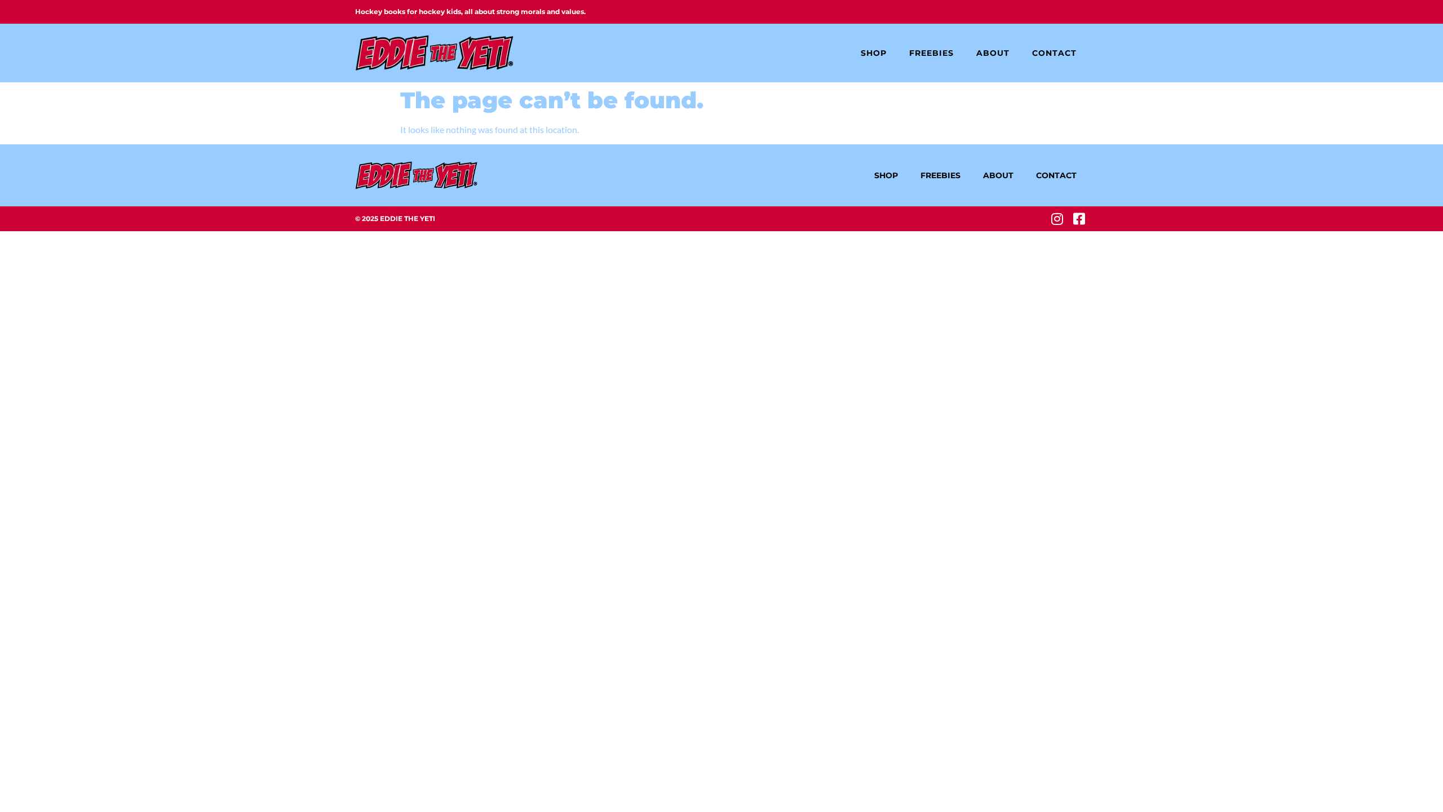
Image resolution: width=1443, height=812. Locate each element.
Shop (874, 53)
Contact (1054, 53)
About (993, 53)
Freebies (931, 53)
